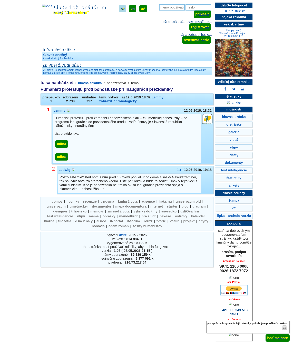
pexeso (165, 216)
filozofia (64, 221)
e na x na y (84, 221)
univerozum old (188, 201)
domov (57, 201)
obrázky (109, 216)
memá (94, 216)
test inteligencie (60, 216)
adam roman (119, 226)
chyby (203, 221)
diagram (199, 206)
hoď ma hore (277, 338)
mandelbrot (128, 216)
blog (185, 206)
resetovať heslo (196, 40)
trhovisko (78, 211)
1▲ (179, 170)
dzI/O (123, 235)
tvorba (49, 221)
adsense (148, 201)
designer (60, 211)
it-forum (133, 221)
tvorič (161, 221)
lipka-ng (165, 201)
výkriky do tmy (145, 211)
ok (284, 328)
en (133, 9)
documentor (101, 206)
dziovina (107, 201)
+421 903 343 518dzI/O (234, 312)
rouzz (148, 221)
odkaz (61, 144)
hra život (149, 216)
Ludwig (64, 170)
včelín (174, 221)
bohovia (98, 226)
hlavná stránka (90, 83)
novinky (72, 201)
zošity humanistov (147, 226)
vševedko (169, 211)
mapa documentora (130, 206)
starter (172, 206)
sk (122, 9)
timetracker (79, 206)
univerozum (56, 206)
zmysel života (119, 211)
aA (143, 9)
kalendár (198, 216)
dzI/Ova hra (189, 211)
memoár (97, 211)
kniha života (128, 201)
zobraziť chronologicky (118, 101)
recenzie (90, 201)
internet (156, 206)
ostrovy (181, 216)
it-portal (116, 221)
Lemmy (157, 97)
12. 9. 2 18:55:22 (235, 11)
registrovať (200, 27)
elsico (101, 221)
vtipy (81, 216)
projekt (189, 221)
